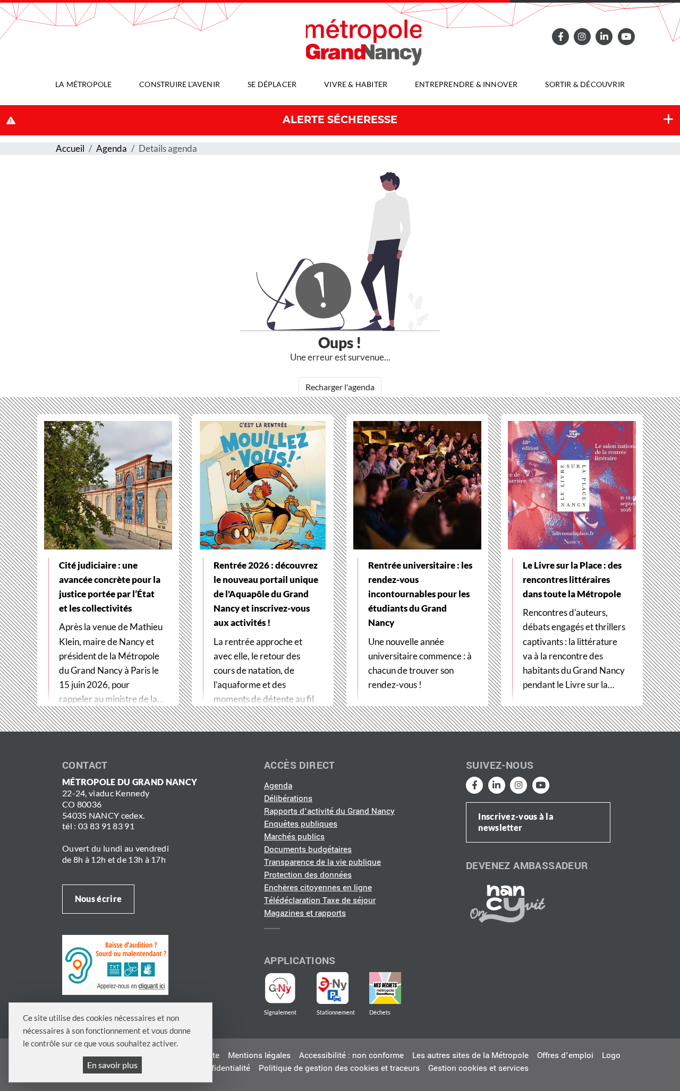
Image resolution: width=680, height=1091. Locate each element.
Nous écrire (98, 899)
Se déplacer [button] (272, 84)
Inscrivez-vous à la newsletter (516, 821)
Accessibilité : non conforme (351, 1055)
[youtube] (626, 36)
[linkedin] (604, 36)
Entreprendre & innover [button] (466, 84)
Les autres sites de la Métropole (470, 1055)
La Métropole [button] (83, 84)
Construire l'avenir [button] (179, 84)
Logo (611, 1055)
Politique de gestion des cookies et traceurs (339, 1068)
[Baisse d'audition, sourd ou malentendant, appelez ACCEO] (115, 964)
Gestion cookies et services (478, 1068)
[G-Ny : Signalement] (284, 988)
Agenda (111, 148)
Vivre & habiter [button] (355, 84)
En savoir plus (112, 1065)
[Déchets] (385, 988)
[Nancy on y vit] (506, 903)
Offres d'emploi (565, 1055)
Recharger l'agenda (340, 387)
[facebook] (560, 36)
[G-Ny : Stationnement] (340, 988)
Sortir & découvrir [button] (585, 84)
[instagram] (582, 36)
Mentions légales (259, 1055)
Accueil (70, 148)
